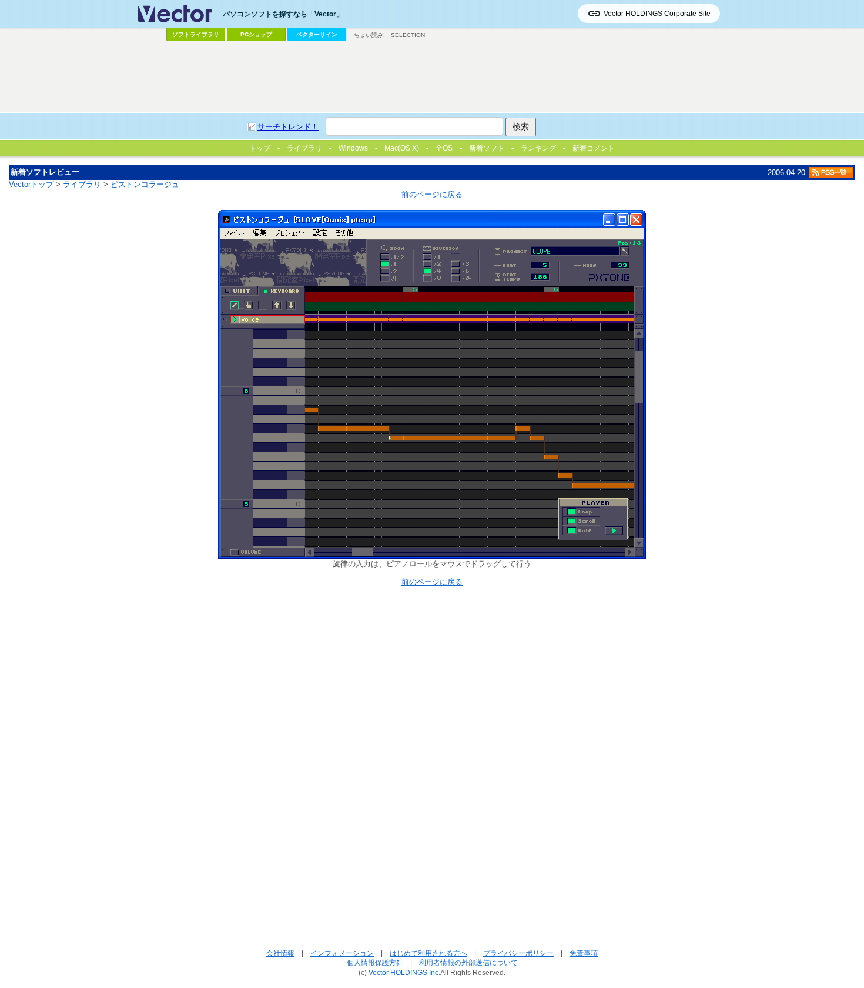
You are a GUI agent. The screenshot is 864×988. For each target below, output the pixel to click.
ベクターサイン (316, 34)
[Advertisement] (432, 77)
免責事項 (584, 953)
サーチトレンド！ (288, 126)
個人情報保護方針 (375, 962)
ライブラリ (82, 184)
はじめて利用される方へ (428, 953)
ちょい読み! (369, 35)
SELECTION (408, 35)
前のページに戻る (432, 194)
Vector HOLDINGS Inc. (404, 972)
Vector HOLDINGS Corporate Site (657, 13)
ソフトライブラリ (195, 34)
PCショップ (256, 34)
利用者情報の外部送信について (468, 962)
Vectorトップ (31, 184)
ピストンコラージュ (144, 184)
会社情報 (280, 953)
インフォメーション (342, 953)
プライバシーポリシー (518, 953)
